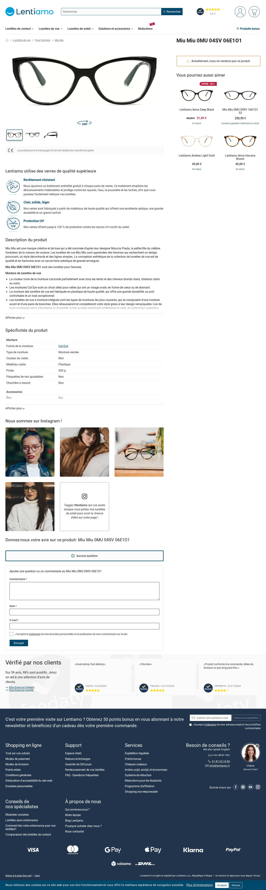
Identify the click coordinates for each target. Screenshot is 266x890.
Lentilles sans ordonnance (21, 820)
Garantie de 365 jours (78, 764)
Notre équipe (73, 815)
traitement (35, 634)
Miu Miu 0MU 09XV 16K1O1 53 (240, 111)
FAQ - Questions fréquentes (82, 775)
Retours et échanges (77, 759)
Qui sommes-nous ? (77, 809)
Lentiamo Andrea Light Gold (197, 155)
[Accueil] (6, 40)
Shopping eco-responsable (141, 792)
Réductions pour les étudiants (143, 781)
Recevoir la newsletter (246, 718)
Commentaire (18, 579)
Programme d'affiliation (139, 786)
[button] (14, 135)
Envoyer (19, 643)
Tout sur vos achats (17, 753)
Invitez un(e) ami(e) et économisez (146, 770)
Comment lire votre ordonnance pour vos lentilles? (30, 827)
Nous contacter (74, 831)
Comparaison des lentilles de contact (28, 834)
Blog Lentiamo (74, 820)
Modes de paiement (17, 759)
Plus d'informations (199, 885)
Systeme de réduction (138, 775)
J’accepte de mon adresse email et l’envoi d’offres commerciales (227, 726)
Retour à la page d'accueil (18, 875)
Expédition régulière (137, 753)
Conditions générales (18, 775)
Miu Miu (59, 40)
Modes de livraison (17, 764)
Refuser (236, 885)
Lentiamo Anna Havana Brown (240, 157)
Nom (13, 606)
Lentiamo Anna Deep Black (197, 109)
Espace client (73, 753)
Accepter (222, 885)
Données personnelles (19, 786)
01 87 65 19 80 (221, 761)
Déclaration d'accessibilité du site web (28, 781)
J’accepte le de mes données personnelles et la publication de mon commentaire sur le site (70, 634)
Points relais (13, 770)
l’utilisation (210, 724)
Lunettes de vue (22, 40)
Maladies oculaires (17, 815)
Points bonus (133, 759)
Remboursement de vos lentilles (84, 770)
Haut (37, 875)
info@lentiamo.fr (219, 765)
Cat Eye (63, 346)
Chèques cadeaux (136, 764)
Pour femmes (42, 40)
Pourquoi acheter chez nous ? (83, 826)
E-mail (14, 620)
